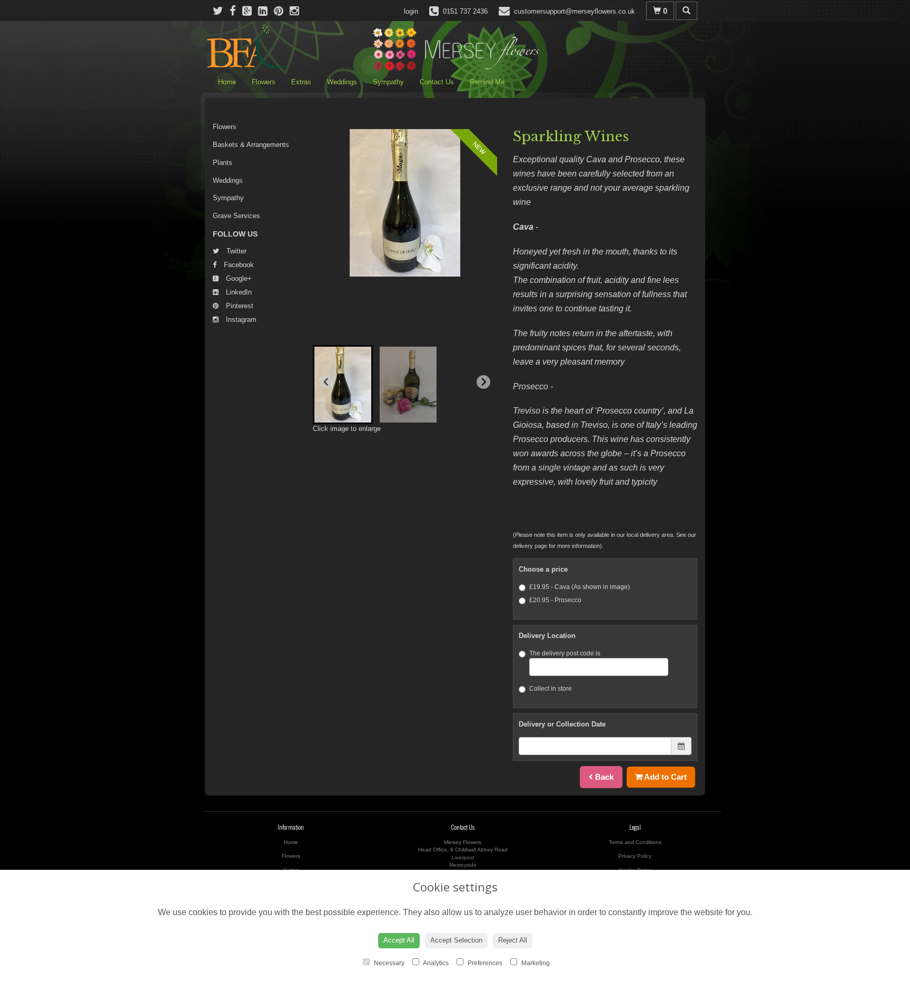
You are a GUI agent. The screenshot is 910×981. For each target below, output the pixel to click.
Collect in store (550, 688)
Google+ (238, 278)
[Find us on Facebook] (236, 11)
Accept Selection (456, 940)
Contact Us (437, 82)
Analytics (435, 963)
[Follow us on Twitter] (221, 11)
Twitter (235, 251)
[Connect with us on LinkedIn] (266, 11)
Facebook (238, 265)
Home (227, 82)
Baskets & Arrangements (251, 145)
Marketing (535, 963)
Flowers (263, 82)
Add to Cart (664, 776)
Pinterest (238, 306)
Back (603, 776)
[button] (343, 384)
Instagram (240, 319)
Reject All (512, 940)
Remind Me (487, 82)
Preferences (484, 963)
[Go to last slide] (326, 382)
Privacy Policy (634, 856)
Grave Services (236, 216)
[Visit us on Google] (250, 11)
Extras (301, 82)
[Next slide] (483, 382)
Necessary (388, 963)
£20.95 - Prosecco (555, 600)
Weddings (342, 82)
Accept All (398, 940)
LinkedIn (238, 292)
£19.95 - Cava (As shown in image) (579, 587)
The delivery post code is (564, 653)
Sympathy (388, 82)
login (411, 11)
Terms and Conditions (635, 842)
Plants (222, 162)
